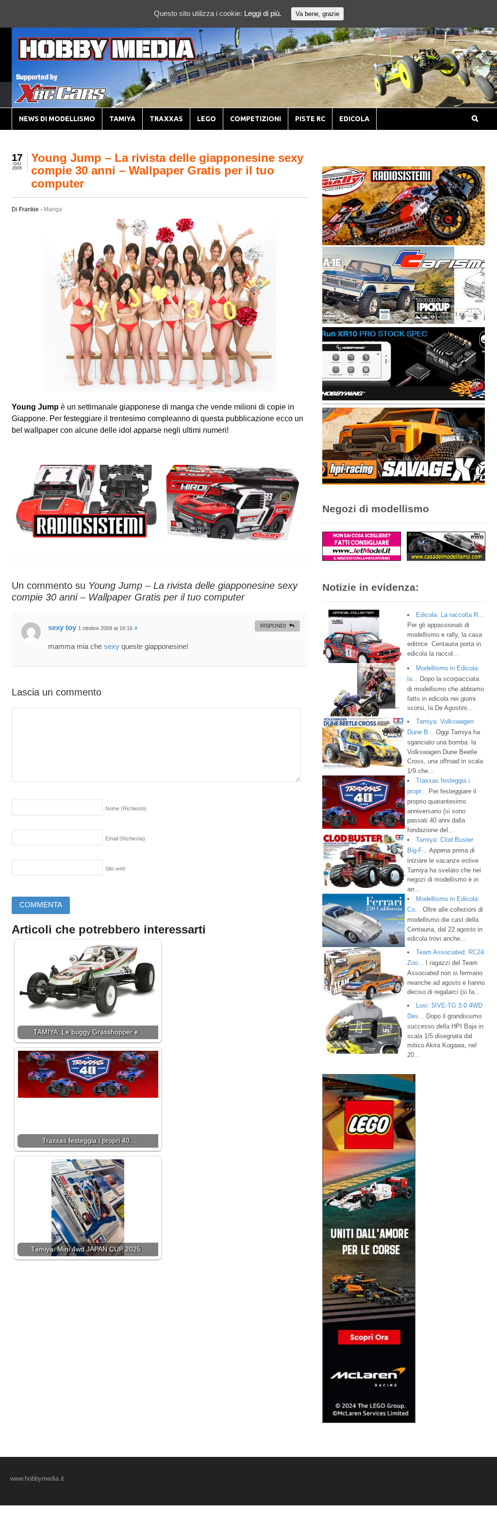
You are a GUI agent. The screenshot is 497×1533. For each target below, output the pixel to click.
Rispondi (273, 626)
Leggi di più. (263, 13)
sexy (111, 646)
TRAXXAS (166, 119)
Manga (53, 209)
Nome (126, 808)
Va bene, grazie (317, 13)
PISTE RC (310, 119)
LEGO (206, 119)
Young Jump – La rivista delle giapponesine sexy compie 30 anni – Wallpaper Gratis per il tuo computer (167, 170)
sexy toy (62, 627)
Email (125, 838)
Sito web (115, 868)
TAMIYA (122, 119)
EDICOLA (354, 119)
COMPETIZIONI (255, 119)
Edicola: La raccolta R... (450, 614)
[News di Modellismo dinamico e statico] (125, 58)
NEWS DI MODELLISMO (57, 119)
